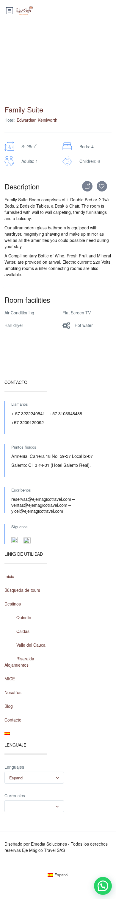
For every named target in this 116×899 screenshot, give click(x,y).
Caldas (22, 631)
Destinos (12, 604)
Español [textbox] (16, 778)
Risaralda (25, 659)
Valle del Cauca (31, 645)
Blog (8, 706)
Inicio (9, 576)
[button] (103, 886)
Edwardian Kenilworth (37, 120)
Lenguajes (14, 767)
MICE (9, 679)
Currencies (14, 795)
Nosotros (12, 692)
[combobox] (34, 778)
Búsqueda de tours (22, 590)
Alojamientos (16, 665)
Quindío (23, 617)
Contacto (12, 720)
